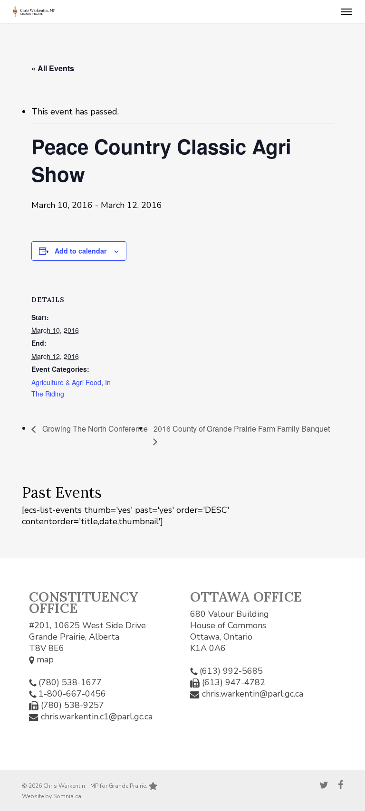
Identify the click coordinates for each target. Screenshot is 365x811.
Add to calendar (80, 250)
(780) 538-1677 (70, 682)
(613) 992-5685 (231, 671)
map (44, 659)
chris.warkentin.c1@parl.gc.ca (97, 716)
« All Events (52, 68)
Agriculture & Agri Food (66, 382)
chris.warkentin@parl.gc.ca (252, 693)
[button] (346, 11)
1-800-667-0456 (72, 693)
